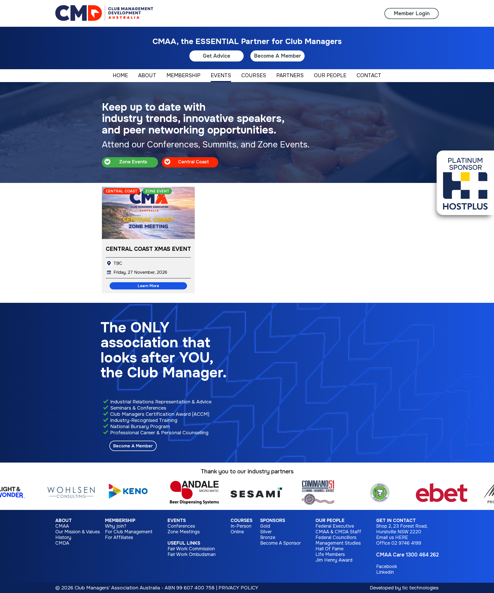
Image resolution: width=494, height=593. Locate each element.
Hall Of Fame (329, 549)
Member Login (412, 13)
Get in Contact (396, 520)
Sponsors (272, 520)
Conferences (181, 526)
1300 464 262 (422, 555)
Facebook (386, 566)
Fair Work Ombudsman (191, 554)
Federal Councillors (335, 537)
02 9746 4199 (406, 543)
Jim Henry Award (333, 560)
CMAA (62, 526)
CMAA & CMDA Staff (338, 532)
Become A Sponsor (280, 543)
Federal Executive (334, 526)
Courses (241, 520)
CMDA (62, 543)
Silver (266, 532)
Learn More (148, 285)
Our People (330, 520)
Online (237, 532)
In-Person (241, 526)
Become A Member (277, 56)
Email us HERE (392, 537)
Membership (120, 520)
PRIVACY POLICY (238, 588)
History (63, 537)
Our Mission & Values (77, 532)
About (63, 520)
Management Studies (338, 543)
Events (176, 520)
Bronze (267, 537)
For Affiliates (119, 537)
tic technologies (420, 588)
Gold (265, 526)
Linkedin (385, 572)
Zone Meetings (183, 532)
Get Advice (216, 56)
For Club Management (129, 532)
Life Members (330, 554)
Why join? (115, 526)
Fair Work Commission (191, 549)
